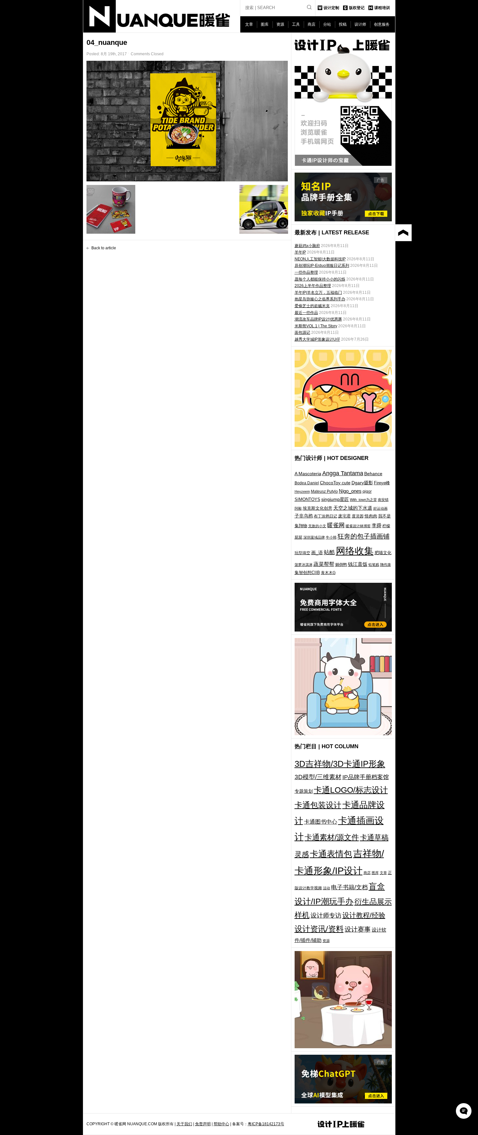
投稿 (343, 24)
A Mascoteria (308, 473)
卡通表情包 (331, 854)
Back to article (103, 248)
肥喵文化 (383, 552)
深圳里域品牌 (314, 537)
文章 (249, 24)
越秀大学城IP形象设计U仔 (317, 339)
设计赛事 (358, 929)
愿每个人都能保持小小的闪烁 (320, 279)
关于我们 (184, 1124)
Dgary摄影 (362, 482)
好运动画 (380, 508)
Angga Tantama (342, 473)
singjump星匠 (335, 499)
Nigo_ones (350, 491)
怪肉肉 (371, 516)
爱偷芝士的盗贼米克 (312, 306)
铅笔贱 (373, 565)
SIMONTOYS (307, 499)
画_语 (317, 552)
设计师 (360, 24)
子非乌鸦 (304, 516)
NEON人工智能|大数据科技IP (320, 259)
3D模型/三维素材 (318, 777)
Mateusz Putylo (324, 491)
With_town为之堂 (363, 500)
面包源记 (302, 332)
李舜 (376, 525)
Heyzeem (302, 491)
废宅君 (344, 516)
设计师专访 (326, 915)
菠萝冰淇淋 (303, 565)
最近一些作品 (306, 312)
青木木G (328, 572)
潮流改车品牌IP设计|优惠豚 (318, 319)
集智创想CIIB (307, 572)
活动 (326, 888)
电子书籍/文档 (349, 887)
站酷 (329, 552)
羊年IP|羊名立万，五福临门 (318, 292)
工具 (296, 24)
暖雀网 (336, 525)
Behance (373, 473)
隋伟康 (385, 565)
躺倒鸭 (341, 564)
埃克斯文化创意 (317, 508)
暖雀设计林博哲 (358, 526)
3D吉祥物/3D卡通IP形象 (340, 763)
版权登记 (357, 8)
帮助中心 (221, 1124)
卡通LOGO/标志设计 (351, 789)
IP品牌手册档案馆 (365, 777)
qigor (367, 491)
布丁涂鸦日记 (325, 516)
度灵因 (358, 516)
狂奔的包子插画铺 (364, 536)
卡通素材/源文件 (332, 837)
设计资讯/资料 (319, 929)
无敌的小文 (317, 526)
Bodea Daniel (307, 483)
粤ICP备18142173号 (266, 1124)
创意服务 (382, 24)
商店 (311, 24)
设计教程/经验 (363, 915)
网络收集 (355, 550)
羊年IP (300, 252)
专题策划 (304, 791)
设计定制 (331, 8)
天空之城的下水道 (352, 508)
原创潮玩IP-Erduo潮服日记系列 (322, 265)
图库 (265, 24)
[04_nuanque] (187, 121)
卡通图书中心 (320, 822)
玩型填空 (302, 553)
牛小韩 (331, 537)
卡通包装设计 (318, 805)
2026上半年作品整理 (313, 285)
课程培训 (382, 8)
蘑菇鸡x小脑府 (307, 245)
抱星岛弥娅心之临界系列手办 (320, 299)
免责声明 (203, 1124)
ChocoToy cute (335, 482)
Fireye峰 (382, 482)
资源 (280, 24)
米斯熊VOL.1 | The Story (316, 326)
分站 (327, 24)
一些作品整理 (306, 272)
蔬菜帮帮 (323, 564)
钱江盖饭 (357, 564)
